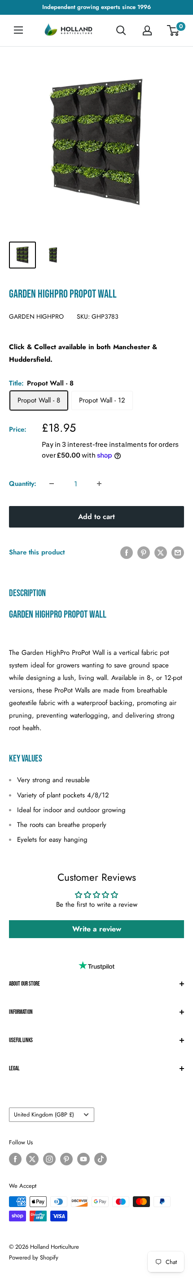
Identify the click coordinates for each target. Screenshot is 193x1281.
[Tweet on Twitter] (160, 552)
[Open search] (121, 30)
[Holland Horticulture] (69, 30)
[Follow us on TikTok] (100, 1159)
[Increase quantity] (99, 483)
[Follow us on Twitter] (32, 1159)
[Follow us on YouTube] (83, 1159)
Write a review (96, 929)
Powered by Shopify (33, 1257)
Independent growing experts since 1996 (96, 7)
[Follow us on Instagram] (49, 1159)
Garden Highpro (36, 316)
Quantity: (22, 484)
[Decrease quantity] (51, 483)
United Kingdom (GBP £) (44, 1114)
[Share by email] (177, 552)
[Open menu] (18, 30)
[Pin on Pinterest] (143, 552)
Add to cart (96, 516)
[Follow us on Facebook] (15, 1159)
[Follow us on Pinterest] (66, 1159)
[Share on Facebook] (126, 552)
